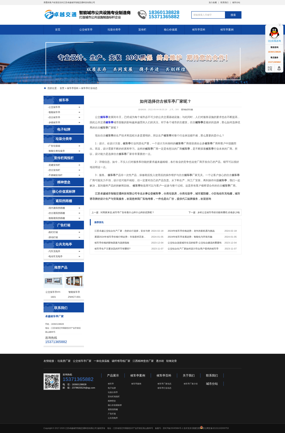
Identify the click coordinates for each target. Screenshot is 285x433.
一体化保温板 (102, 361)
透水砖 (160, 361)
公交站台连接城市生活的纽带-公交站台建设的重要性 (195, 242)
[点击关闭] (280, 25)
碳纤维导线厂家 (121, 361)
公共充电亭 (64, 244)
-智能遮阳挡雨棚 (56, 218)
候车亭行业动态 (89, 88)
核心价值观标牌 (63, 191)
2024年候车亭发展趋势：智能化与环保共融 (190, 236)
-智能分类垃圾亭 (56, 151)
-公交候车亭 (54, 107)
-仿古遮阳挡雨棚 (56, 213)
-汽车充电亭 (54, 251)
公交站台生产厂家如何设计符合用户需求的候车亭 (193, 248)
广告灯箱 (63, 225)
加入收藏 (213, 2)
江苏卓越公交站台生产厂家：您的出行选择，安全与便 (122, 231)
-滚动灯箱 (53, 237)
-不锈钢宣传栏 (55, 175)
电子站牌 (63, 129)
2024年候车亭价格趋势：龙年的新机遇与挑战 (191, 231)
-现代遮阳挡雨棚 (56, 208)
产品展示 (113, 375)
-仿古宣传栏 (54, 170)
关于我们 (189, 375)
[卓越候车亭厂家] (88, 14)
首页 (57, 29)
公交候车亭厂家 (82, 361)
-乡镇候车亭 (54, 122)
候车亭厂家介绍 (191, 384)
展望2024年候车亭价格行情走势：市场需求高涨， (120, 236)
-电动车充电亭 (55, 256)
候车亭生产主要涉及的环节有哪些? (112, 248)
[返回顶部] (279, 68)
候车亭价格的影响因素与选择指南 (112, 242)
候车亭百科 (198, 29)
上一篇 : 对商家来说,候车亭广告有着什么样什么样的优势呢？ (123, 212)
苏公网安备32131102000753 (216, 428)
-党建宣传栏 (54, 165)
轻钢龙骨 (171, 361)
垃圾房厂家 (64, 361)
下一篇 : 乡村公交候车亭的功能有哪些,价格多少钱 (214, 212)
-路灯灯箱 (53, 232)
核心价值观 (170, 29)
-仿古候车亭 (54, 117)
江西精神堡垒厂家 (143, 361)
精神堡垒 (63, 182)
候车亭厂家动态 (164, 384)
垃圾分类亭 (114, 29)
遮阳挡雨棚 (64, 201)
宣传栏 (142, 29)
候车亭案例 (227, 29)
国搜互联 (196, 428)
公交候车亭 (86, 29)
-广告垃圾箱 (54, 145)
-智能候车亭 (54, 112)
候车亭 (64, 100)
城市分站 (236, 2)
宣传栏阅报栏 (64, 158)
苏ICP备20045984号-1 (173, 428)
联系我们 (224, 2)
